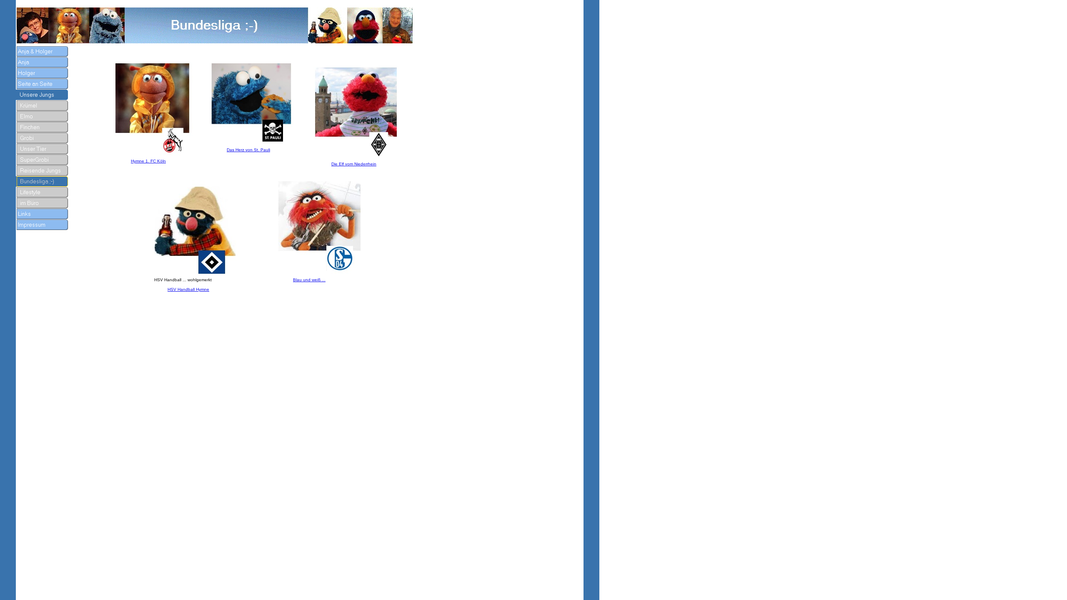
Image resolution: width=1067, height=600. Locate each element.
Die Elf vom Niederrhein (353, 164)
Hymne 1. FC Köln (148, 161)
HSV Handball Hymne (188, 289)
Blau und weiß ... (309, 280)
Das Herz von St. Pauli (248, 150)
